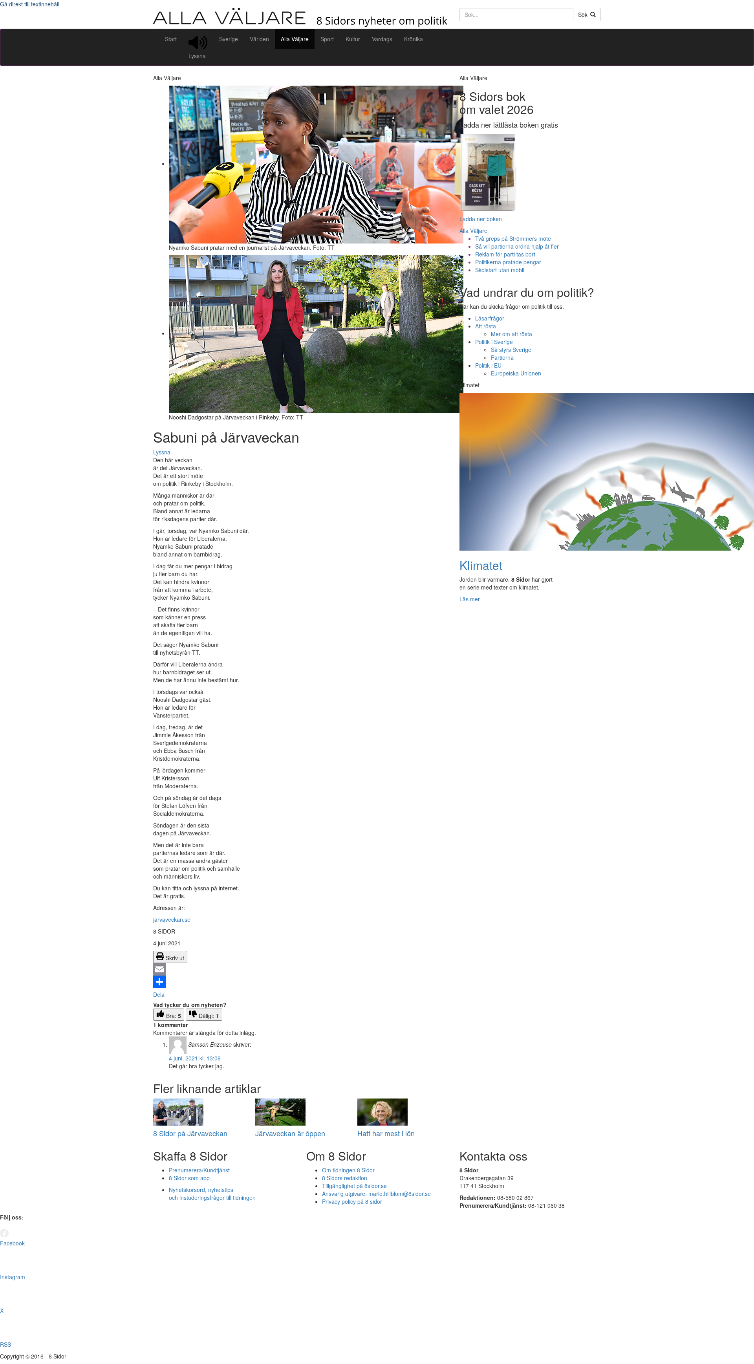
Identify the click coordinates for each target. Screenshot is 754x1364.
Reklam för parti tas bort (505, 254)
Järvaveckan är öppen (290, 1133)
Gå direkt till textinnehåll (29, 4)
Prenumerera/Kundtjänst (199, 1170)
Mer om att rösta (511, 334)
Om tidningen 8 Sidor (348, 1170)
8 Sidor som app (189, 1178)
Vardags (382, 39)
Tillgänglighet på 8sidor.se (354, 1186)
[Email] (300, 969)
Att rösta (485, 326)
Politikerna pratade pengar (508, 262)
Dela (159, 994)
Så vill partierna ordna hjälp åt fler (517, 246)
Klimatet (480, 565)
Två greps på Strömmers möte (513, 238)
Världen (259, 39)
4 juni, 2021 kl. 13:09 (195, 1058)
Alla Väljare (295, 39)
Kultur (353, 39)
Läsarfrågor (489, 318)
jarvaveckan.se (171, 919)
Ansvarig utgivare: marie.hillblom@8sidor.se (376, 1193)
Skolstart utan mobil (499, 270)
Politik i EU (488, 365)
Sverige (228, 39)
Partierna (502, 357)
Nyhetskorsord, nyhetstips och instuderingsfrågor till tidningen (212, 1193)
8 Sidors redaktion (344, 1178)
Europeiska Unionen (516, 373)
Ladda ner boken (480, 219)
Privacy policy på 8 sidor (352, 1201)
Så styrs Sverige (511, 349)
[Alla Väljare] (300, 25)
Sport (327, 39)
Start (171, 39)
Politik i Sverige (494, 342)
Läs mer (469, 599)
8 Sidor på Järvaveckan (190, 1133)
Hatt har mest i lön (386, 1133)
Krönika (413, 39)
